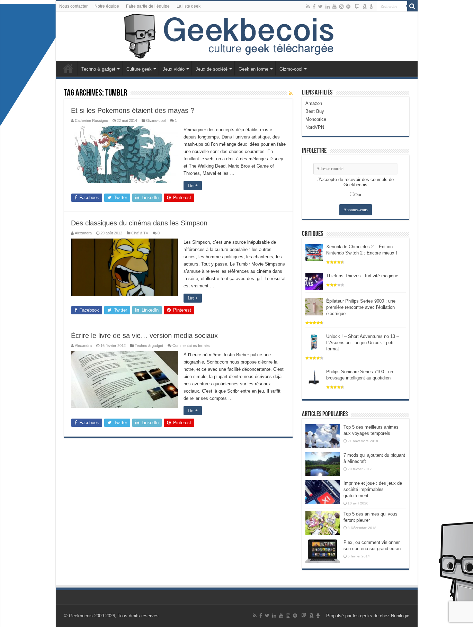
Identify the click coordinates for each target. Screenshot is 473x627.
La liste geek (188, 6)
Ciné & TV (139, 233)
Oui (357, 194)
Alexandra (83, 233)
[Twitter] (320, 6)
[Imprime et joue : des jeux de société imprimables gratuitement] (322, 492)
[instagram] (341, 6)
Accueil (68, 68)
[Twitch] (357, 6)
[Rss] (308, 6)
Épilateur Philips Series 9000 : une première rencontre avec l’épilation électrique (360, 307)
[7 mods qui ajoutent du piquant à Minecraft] (322, 464)
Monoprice (315, 119)
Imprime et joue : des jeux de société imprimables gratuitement (372, 489)
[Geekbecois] (237, 36)
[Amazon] (365, 6)
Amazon (313, 103)
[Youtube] (334, 6)
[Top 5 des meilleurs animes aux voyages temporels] (322, 436)
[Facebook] (314, 6)
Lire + (193, 185)
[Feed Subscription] (291, 93)
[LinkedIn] (327, 6)
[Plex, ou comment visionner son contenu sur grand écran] (322, 551)
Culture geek (139, 69)
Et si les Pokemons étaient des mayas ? (132, 110)
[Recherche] (412, 6)
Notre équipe (107, 6)
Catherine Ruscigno (91, 120)
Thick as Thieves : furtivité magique (362, 275)
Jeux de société (211, 69)
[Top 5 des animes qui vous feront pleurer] (322, 523)
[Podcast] (371, 6)
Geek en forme (253, 69)
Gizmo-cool (290, 69)
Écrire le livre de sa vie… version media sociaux (144, 335)
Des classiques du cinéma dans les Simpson (139, 223)
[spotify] (348, 6)
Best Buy (314, 111)
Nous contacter (73, 6)
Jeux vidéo (174, 69)
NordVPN (314, 127)
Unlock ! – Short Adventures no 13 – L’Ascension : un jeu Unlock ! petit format (362, 342)
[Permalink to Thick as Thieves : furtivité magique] (314, 281)
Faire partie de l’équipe (148, 6)
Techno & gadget (98, 69)
